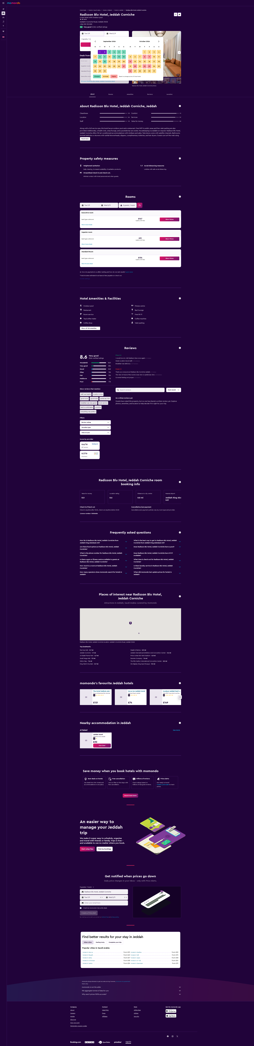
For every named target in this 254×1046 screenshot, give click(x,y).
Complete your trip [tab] (115, 942)
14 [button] (95, 61)
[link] (102, 746)
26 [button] (119, 66)
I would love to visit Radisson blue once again (133, 358)
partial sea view (105, 398)
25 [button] (114, 66)
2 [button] (104, 52)
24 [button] (109, 66)
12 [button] (119, 57)
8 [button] (144, 57)
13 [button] (124, 57)
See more (176, 730)
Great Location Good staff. (128, 361)
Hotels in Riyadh (88, 955)
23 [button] (105, 66)
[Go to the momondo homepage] (13, 3)
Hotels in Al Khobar (89, 960)
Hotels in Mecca (88, 952)
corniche (98, 407)
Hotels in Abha (87, 958)
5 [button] (130, 57)
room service (103, 403)
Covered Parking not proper (128, 377)
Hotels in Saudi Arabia (94, 10)
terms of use (105, 917)
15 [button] (100, 61)
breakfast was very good (89, 403)
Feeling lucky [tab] (100, 942)
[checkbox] (90, 446)
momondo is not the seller (91, 987)
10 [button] (109, 57)
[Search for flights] (3, 9)
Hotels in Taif (135, 955)
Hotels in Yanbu (87, 963)
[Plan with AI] (3, 26)
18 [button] (114, 61)
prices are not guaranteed (123, 981)
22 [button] (100, 66)
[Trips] (3, 31)
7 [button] (95, 57)
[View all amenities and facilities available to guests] (180, 298)
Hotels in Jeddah (118, 10)
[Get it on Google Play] (171, 1011)
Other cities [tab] (88, 942)
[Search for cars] (3, 17)
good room (84, 398)
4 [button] (114, 52)
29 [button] (100, 71)
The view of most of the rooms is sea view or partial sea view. (139, 374)
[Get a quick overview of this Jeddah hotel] (180, 106)
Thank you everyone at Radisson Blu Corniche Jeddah (136, 372)
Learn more (129, 272)
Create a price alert (163, 784)
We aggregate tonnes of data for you (95, 991)
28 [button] (95, 71)
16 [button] (104, 61)
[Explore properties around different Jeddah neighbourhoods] (180, 723)
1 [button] (144, 52)
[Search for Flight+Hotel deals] (3, 22)
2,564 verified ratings (99, 27)
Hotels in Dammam (137, 963)
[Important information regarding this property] (180, 482)
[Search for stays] (3, 13)
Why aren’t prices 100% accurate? (94, 994)
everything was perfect (88, 411)
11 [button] (114, 57)
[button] (3, 3)
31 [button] (154, 71)
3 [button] (109, 52)
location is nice (98, 394)
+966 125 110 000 (86, 24)
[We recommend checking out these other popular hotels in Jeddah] (180, 683)
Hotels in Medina (136, 952)
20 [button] (124, 61)
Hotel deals (83, 10)
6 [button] (123, 52)
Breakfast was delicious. (127, 363)
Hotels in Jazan (135, 958)
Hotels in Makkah (107, 10)
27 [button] (124, 66)
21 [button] (95, 66)
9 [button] (104, 57)
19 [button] (119, 61)
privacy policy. (115, 917)
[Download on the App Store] (171, 1016)
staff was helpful (86, 394)
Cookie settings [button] (85, 278)
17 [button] (109, 61)
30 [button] (105, 71)
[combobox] (106, 891)
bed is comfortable (87, 407)
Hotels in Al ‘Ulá (136, 960)
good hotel (94, 398)
